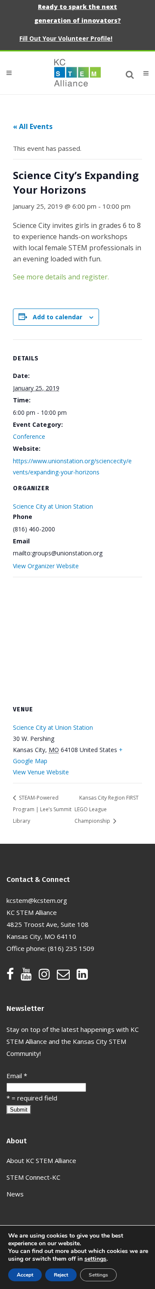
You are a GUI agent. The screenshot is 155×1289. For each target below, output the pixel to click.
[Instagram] (48, 976)
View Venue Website (41, 772)
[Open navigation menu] (142, 73)
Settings (98, 1274)
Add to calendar (57, 317)
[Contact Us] (67, 976)
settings (95, 1259)
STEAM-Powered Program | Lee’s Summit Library (42, 809)
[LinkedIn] (82, 976)
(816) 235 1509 (71, 948)
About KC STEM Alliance (41, 1160)
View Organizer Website (46, 566)
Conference (29, 436)
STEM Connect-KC (33, 1177)
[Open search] (130, 73)
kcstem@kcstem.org (36, 900)
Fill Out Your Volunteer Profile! (65, 38)
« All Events (33, 126)
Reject (61, 1274)
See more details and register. (61, 277)
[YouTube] (30, 976)
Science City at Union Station (53, 506)
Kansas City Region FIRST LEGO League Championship (106, 809)
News (15, 1194)
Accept (25, 1274)
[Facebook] (13, 976)
